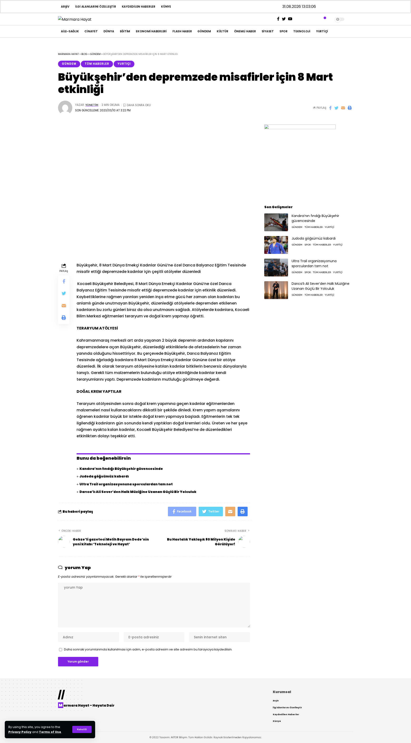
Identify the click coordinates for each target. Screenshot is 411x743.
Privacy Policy (19, 732)
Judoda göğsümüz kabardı (104, 476)
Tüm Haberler (97, 64)
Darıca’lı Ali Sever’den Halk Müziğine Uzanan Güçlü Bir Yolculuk (137, 491)
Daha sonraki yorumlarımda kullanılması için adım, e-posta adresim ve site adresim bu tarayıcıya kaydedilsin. (148, 649)
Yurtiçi (124, 64)
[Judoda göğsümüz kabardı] (276, 245)
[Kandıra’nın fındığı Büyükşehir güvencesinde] (276, 222)
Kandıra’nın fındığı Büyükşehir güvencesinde (121, 468)
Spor (307, 244)
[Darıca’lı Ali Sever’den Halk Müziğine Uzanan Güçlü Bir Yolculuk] (276, 290)
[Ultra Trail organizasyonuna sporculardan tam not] (276, 267)
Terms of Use (50, 732)
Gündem (69, 64)
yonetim (91, 105)
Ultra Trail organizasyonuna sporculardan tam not (126, 484)
